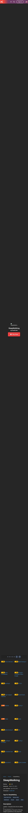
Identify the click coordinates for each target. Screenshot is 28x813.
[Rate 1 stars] (7, 656)
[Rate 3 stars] (11, 656)
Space (17, 799)
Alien (22, 799)
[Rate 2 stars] (9, 656)
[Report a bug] (16, 657)
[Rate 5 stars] (14, 656)
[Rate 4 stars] (12, 656)
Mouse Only (15, 797)
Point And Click (7, 797)
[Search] (14, 2)
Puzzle (9, 776)
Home (4, 776)
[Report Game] (19, 657)
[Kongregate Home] (2, 2)
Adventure (6, 799)
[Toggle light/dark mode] (11, 2)
